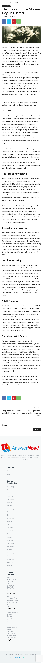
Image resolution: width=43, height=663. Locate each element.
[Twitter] (9, 21)
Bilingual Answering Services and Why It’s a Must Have (12, 412)
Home (4, 2)
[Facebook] (4, 21)
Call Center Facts (13, 2)
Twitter (29, 657)
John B (6, 16)
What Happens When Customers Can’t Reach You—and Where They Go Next (12, 632)
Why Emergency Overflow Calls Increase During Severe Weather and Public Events (12, 601)
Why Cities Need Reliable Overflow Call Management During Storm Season (12, 617)
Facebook (17, 657)
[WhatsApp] (18, 21)
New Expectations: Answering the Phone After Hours (31, 413)
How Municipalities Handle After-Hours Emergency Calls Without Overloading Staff (11, 584)
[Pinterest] (14, 21)
